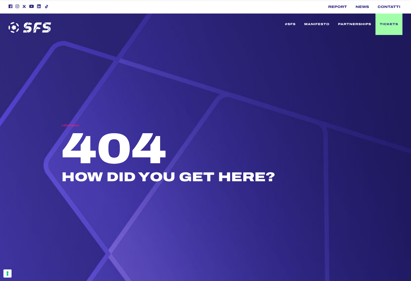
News (362, 7)
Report (337, 7)
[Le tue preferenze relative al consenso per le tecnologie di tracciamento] (7, 273)
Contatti (389, 7)
